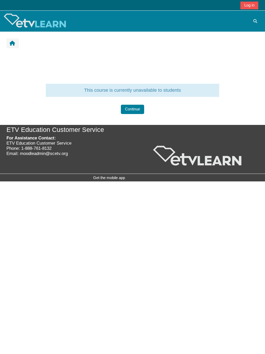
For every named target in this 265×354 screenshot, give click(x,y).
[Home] (35, 21)
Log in (249, 5)
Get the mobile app (109, 177)
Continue (132, 109)
